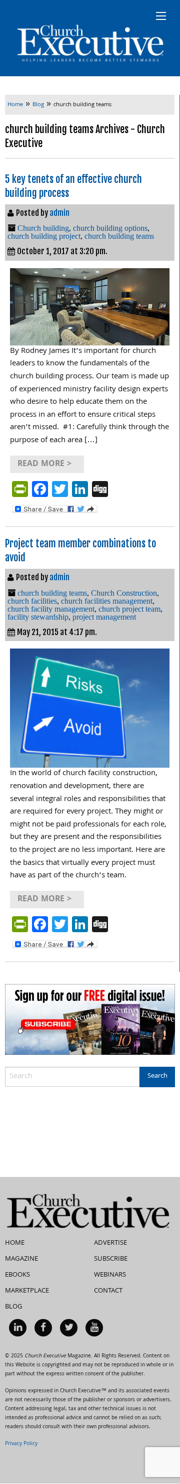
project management (104, 617)
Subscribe (111, 1259)
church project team (129, 609)
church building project (44, 236)
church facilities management (106, 601)
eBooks (17, 1275)
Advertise (110, 1243)
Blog (13, 1307)
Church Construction (124, 593)
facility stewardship (38, 617)
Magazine (21, 1259)
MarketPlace (27, 1291)
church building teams (119, 236)
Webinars (110, 1275)
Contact (108, 1291)
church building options (110, 228)
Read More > (45, 464)
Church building (43, 228)
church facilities (32, 601)
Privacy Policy (21, 1444)
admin (60, 213)
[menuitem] (17, 1327)
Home (14, 1243)
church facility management (51, 609)
